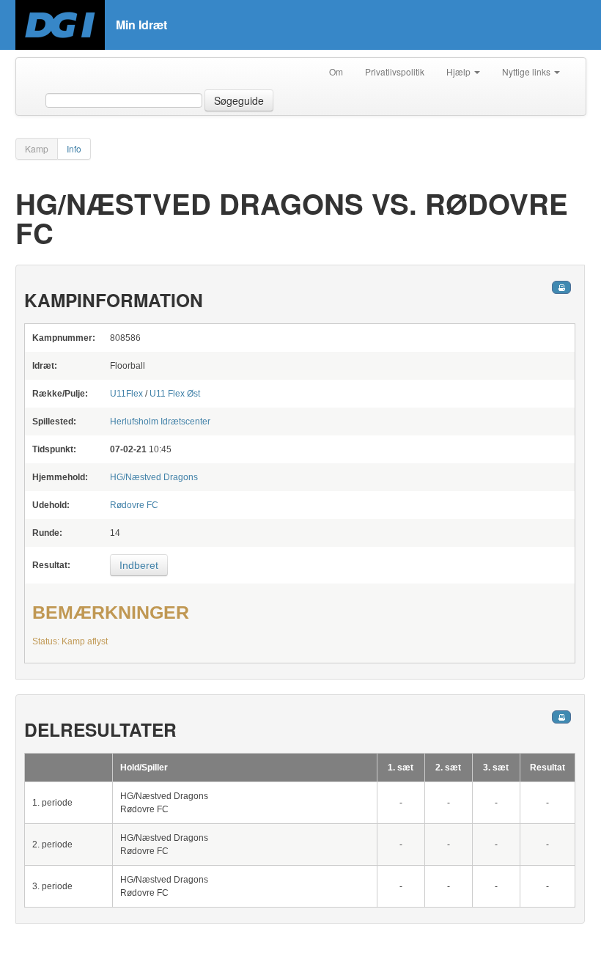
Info (74, 148)
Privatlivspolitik (394, 71)
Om (336, 71)
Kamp (36, 148)
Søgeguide (239, 100)
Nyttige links (527, 71)
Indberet (138, 565)
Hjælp (459, 71)
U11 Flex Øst (175, 394)
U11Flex (126, 394)
